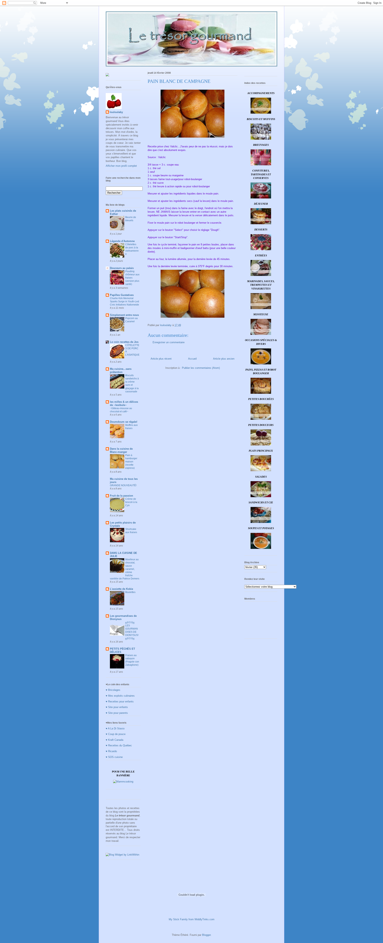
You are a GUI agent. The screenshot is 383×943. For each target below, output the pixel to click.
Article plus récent (161, 358)
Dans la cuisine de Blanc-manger (121, 450)
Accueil (192, 358)
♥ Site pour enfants (117, 707)
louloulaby (116, 112)
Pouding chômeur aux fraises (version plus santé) (132, 278)
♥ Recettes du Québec (119, 745)
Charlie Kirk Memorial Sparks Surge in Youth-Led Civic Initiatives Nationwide (124, 301)
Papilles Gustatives (122, 295)
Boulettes (130, 592)
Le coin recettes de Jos (124, 341)
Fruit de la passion (121, 495)
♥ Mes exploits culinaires (120, 695)
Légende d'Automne (122, 241)
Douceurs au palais (122, 268)
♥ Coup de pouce (115, 734)
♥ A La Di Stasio (115, 728)
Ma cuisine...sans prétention (120, 370)
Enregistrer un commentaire (169, 342)
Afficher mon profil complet (121, 165)
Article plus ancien (223, 358)
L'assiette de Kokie (121, 588)
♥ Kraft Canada (114, 739)
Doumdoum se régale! (123, 421)
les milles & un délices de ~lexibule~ (124, 403)
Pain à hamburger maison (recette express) (131, 461)
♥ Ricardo (111, 751)
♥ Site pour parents (117, 712)
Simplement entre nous (124, 314)
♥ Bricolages (113, 689)
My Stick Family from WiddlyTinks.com (191, 919)
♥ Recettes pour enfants (120, 701)
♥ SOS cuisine (114, 757)
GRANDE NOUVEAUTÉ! (123, 485)
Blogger (206, 934)
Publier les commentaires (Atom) (201, 367)
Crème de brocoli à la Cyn (131, 502)
